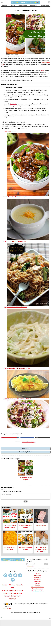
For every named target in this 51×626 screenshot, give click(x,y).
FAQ (12, 588)
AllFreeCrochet (37, 575)
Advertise (12, 585)
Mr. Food (37, 583)
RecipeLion (37, 585)
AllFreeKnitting (37, 577)
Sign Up (46, 563)
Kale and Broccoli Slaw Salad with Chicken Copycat (18, 398)
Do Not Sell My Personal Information (12, 590)
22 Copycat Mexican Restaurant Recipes (10, 526)
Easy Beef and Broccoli (10, 131)
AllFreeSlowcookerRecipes (37, 587)
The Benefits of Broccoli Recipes (25, 478)
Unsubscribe (12, 599)
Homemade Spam (41, 525)
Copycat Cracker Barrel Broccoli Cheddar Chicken (17, 368)
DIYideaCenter (37, 581)
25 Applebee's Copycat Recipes (25, 526)
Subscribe (7, 596)
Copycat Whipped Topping (28, 442)
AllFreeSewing (37, 579)
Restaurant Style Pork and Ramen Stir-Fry (15, 241)
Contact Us (19, 585)
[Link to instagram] (20, 575)
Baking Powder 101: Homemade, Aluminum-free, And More (41, 549)
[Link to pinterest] (15, 575)
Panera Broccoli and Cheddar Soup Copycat (16, 197)
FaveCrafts (37, 573)
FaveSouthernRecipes (37, 589)
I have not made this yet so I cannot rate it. (12, 491)
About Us (5, 585)
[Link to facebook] (5, 575)
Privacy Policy (17, 593)
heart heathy (13, 104)
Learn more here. (7, 608)
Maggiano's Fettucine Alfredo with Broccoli (16, 307)
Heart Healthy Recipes (25, 452)
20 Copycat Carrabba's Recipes (25, 548)
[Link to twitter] (10, 575)
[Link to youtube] (13, 580)
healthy (42, 70)
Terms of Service (16, 596)
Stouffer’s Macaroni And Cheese (9, 548)
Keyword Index (7, 593)
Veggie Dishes (25, 448)
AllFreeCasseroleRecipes (37, 590)
